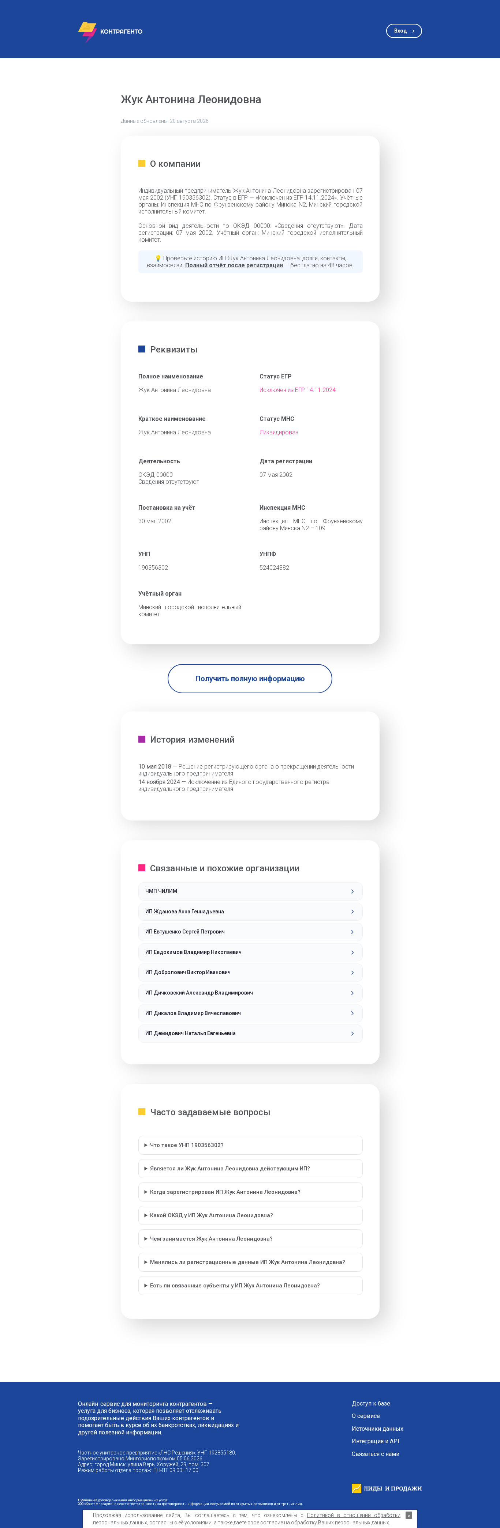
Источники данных (377, 1429)
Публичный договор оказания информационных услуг (122, 1500)
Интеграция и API (375, 1441)
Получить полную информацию (250, 678)
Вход (400, 31)
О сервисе (366, 1416)
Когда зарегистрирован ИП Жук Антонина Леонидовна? (225, 1192)
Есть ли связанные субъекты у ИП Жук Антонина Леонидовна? (235, 1285)
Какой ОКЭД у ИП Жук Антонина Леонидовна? (211, 1215)
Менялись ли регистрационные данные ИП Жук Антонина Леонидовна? (247, 1262)
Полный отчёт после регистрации (234, 265)
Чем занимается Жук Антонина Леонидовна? (211, 1238)
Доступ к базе (371, 1403)
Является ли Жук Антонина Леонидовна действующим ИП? (230, 1168)
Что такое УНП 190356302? (187, 1145)
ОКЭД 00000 (155, 474)
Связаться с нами (375, 1454)
